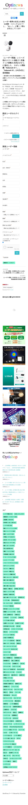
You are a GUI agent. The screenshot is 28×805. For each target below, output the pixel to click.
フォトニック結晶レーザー (10, 729)
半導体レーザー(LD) (9, 537)
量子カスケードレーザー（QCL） (11, 750)
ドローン (17, 692)
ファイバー (14, 686)
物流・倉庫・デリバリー (10, 597)
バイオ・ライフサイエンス (11, 563)
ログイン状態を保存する (12, 133)
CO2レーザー (15, 755)
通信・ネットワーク (9, 531)
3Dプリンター (7, 712)
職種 (4, 218)
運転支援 (17, 701)
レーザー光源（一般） (9, 738)
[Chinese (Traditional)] (4, 284)
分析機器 (15, 663)
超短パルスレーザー (9, 542)
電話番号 (5, 199)
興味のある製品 (7, 225)
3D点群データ (19, 623)
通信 (5, 632)
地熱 (14, 761)
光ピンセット (7, 706)
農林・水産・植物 (9, 580)
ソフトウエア (17, 747)
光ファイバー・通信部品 (10, 655)
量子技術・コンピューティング (11, 609)
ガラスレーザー (8, 724)
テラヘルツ (7, 666)
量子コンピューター (9, 672)
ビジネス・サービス (16, 629)
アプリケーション (8, 232)
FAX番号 (5, 205)
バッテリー (7, 715)
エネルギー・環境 (9, 571)
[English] (6, 284)
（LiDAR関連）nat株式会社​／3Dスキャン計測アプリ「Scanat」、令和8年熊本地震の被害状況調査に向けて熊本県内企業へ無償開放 (14, 468)
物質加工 (6, 675)
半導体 (17, 614)
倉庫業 (21, 712)
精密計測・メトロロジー (9, 262)
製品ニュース (13, 55)
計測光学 (18, 721)
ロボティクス (16, 666)
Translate (11, 289)
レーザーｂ (7, 764)
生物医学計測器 (17, 706)
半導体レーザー (8, 678)
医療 (18, 640)
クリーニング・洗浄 (9, 634)
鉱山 (5, 752)
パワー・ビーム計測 (9, 640)
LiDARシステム (19, 514)
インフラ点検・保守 (9, 620)
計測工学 (17, 603)
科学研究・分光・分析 (10, 522)
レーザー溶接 (7, 761)
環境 (5, 692)
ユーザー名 (6, 149)
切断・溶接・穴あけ (9, 586)
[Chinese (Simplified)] (3, 284)
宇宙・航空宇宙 (8, 548)
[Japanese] (7, 284)
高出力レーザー (8, 689)
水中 (18, 738)
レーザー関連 (8, 514)
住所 (4, 180)
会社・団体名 (6, 167)
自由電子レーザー (13, 752)
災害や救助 (7, 695)
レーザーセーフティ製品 (10, 744)
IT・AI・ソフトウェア (9, 557)
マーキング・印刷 (8, 606)
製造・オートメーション (10, 528)
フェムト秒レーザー (9, 681)
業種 (4, 211)
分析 (18, 626)
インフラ (13, 617)
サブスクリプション (9, 741)
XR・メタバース (8, 603)
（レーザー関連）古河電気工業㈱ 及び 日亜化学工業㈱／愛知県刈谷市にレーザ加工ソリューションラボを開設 (14, 492)
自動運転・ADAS (8, 519)
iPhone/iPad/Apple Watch (16, 727)
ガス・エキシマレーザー (10, 646)
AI (18, 611)
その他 (6, 617)
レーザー (6, 600)
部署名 (4, 186)
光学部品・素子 (18, 588)
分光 (22, 663)
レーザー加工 (8, 525)
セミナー (21, 729)
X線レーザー (7, 755)
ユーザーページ (7, 782)
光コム (14, 695)
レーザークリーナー (19, 724)
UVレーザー (17, 698)
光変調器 (14, 715)
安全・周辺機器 (8, 658)
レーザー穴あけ (8, 735)
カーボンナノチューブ (15, 758)
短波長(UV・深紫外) (9, 594)
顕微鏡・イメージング (9, 611)
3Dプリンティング (9, 565)
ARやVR (15, 718)
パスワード (6, 125)
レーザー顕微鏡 (14, 704)
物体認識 (6, 660)
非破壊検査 (17, 658)
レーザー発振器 (8, 747)
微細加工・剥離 (8, 588)
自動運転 (6, 686)
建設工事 (14, 675)
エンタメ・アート (9, 560)
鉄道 (14, 712)
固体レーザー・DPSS (9, 643)
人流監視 (6, 709)
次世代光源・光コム (9, 626)
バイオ (18, 672)
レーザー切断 (17, 735)
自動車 (21, 675)
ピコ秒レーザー (13, 732)
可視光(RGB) (15, 600)
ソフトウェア (13, 632)
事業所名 (5, 174)
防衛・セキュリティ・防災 (11, 577)
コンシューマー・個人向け (10, 649)
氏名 (4, 161)
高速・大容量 (15, 660)
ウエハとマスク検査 (9, 721)
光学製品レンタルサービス (10, 767)
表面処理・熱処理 (8, 683)
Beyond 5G (20, 669)
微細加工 (18, 683)
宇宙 (11, 692)
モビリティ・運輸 (9, 568)
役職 (4, 193)
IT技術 (20, 617)
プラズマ (13, 709)
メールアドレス (7, 155)
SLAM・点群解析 (8, 614)
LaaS (5, 732)
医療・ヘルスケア (9, 534)
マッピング (7, 663)
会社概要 (5, 785)
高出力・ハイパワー (9, 591)
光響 (18, 643)
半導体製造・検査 (9, 554)
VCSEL (6, 727)
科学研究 (21, 597)
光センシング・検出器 (9, 669)
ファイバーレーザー (9, 583)
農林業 (6, 704)
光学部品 (6, 629)
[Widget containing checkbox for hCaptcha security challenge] (11, 247)
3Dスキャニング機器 (9, 574)
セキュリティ (18, 689)
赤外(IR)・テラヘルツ (9, 540)
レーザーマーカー (8, 701)
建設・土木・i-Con (9, 545)
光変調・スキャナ (8, 623)
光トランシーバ (8, 698)
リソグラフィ (7, 718)
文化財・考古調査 (8, 637)
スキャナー (7, 652)
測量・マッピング (9, 551)
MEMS (6, 758)
